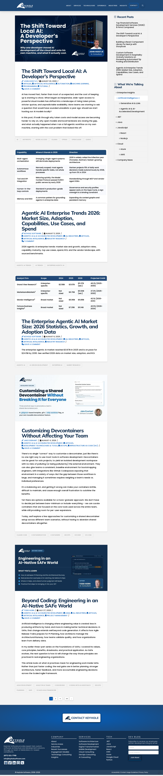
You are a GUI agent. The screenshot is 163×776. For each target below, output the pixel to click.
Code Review (60, 685)
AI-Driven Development (39, 365)
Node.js (124, 138)
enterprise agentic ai (55, 265)
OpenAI (64, 139)
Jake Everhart (30, 440)
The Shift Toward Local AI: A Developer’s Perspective (54, 73)
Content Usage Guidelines (129, 772)
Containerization (38, 535)
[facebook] (10, 762)
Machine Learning (80, 84)
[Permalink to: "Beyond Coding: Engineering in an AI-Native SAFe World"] (61, 568)
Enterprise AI (57, 365)
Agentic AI (21, 365)
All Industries (71, 236)
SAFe (30, 690)
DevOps (63, 445)
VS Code (88, 535)
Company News (125, 160)
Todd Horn (28, 610)
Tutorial (43, 86)
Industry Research (55, 239)
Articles (27, 84)
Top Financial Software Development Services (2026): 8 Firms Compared (130, 25)
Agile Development (24, 685)
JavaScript (122, 127)
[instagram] (6, 762)
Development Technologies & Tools (40, 445)
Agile (67, 613)
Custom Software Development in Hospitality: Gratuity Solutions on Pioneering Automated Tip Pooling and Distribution (129, 57)
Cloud (120, 143)
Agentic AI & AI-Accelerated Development (43, 236)
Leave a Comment (32, 89)
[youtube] (18, 762)
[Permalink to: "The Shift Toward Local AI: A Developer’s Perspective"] (61, 38)
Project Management (57, 615)
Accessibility (116, 772)
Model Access (41, 139)
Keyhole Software (32, 233)
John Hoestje (30, 81)
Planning (20, 690)
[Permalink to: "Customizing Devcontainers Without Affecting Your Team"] (61, 398)
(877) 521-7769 (10, 755)
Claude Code (22, 535)
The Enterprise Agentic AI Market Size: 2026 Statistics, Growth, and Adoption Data (60, 326)
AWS (123, 154)
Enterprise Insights (126, 92)
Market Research (73, 365)
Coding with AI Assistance (80, 685)
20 (67, 699)
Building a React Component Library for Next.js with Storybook (130, 44)
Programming (30, 86)
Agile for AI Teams (43, 685)
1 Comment (29, 241)
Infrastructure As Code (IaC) (83, 445)
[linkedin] (14, 762)
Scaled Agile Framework (46, 690)
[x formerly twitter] (22, 762)
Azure (123, 149)
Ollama (54, 139)
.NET (119, 117)
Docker (78, 535)
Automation (63, 84)
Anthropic (27, 139)
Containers (55, 535)
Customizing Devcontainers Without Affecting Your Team (55, 433)
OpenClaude (76, 139)
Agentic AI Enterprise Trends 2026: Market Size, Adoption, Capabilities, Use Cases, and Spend (61, 221)
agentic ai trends (24, 265)
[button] (142, 5)
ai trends (39, 265)
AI (17, 139)
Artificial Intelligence (44, 84)
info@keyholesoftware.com (14, 759)
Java (119, 122)
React (123, 133)
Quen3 (88, 139)
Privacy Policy (143, 772)
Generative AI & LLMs (130, 103)
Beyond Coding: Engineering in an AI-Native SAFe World (60, 603)
